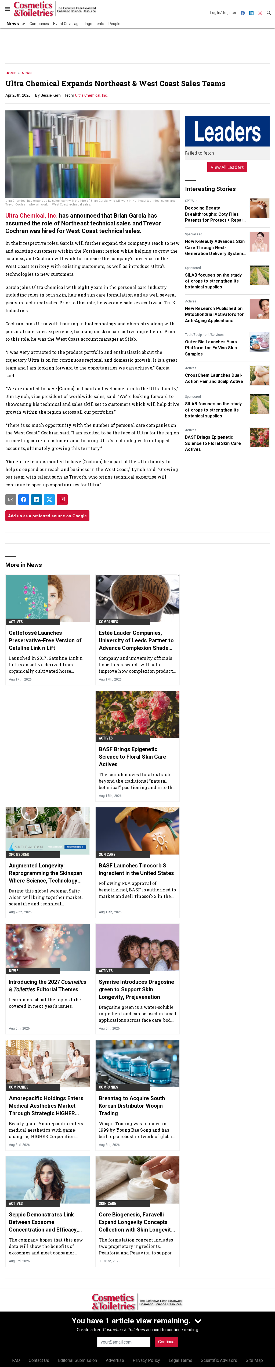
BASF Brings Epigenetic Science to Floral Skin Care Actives (213, 443)
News (26, 73)
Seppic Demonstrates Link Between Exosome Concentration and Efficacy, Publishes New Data (43, 1222)
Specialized (193, 234)
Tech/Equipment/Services (204, 335)
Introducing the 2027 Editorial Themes (47, 986)
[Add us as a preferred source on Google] (62, 499)
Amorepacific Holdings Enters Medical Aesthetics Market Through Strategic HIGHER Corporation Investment (46, 1106)
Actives (190, 301)
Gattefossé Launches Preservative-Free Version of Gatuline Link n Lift (45, 640)
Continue (166, 1341)
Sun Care (107, 854)
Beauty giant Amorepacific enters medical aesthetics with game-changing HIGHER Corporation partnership (46, 1130)
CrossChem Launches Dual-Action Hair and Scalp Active (214, 378)
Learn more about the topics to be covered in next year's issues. (45, 1003)
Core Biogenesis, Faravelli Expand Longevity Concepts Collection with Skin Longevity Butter (136, 1222)
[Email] (10, 499)
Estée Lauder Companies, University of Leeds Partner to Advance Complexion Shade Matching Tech (136, 641)
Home (10, 73)
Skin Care (107, 1203)
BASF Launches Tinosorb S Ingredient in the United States (136, 869)
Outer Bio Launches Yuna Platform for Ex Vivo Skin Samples (211, 348)
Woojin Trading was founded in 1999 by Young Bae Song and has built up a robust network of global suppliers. (136, 1130)
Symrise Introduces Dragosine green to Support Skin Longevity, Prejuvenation (136, 989)
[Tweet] (49, 499)
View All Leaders (227, 167)
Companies (108, 622)
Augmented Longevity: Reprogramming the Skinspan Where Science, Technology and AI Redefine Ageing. (45, 873)
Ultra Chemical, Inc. (91, 95)
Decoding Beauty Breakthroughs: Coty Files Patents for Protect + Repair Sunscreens (214, 214)
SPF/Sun (191, 201)
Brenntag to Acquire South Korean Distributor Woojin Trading (132, 1106)
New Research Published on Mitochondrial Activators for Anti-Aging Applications (214, 314)
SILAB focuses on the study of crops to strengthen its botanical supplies (213, 281)
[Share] (23, 499)
